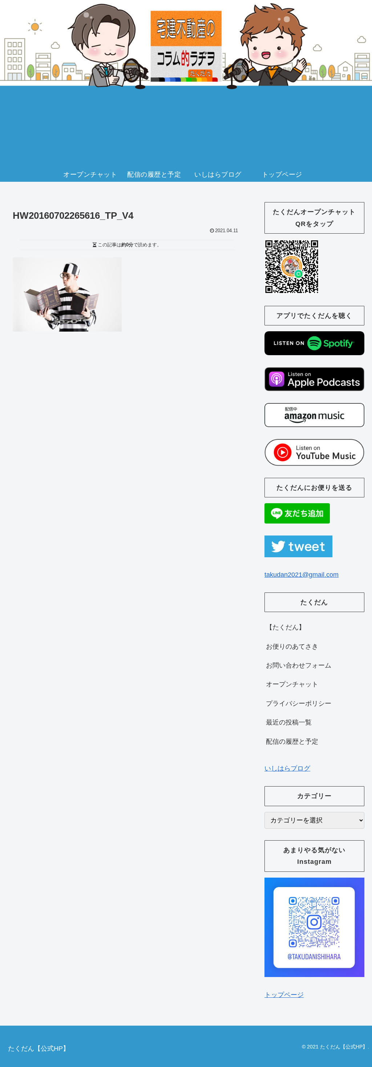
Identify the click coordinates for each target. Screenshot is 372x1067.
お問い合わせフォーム (298, 665)
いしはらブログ (287, 768)
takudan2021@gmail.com (301, 574)
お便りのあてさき (292, 646)
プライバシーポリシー (298, 703)
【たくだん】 (285, 627)
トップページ (284, 994)
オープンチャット (292, 684)
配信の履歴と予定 (292, 741)
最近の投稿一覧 (289, 722)
